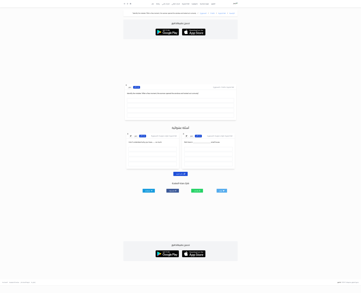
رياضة (158, 3)
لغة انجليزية (185, 3)
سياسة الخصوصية (14, 282)
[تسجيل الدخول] (127, 4)
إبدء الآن (136, 87)
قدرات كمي (165, 3)
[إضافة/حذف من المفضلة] (126, 85)
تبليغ (130, 87)
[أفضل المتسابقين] (130, 4)
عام (153, 3)
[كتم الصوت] (124, 4)
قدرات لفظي (176, 3)
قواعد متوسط (219, 135)
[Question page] (186, 136)
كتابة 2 (223, 87)
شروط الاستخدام (25, 282)
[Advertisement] (180, 62)
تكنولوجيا (195, 3)
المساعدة (5, 282)
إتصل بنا (33, 282)
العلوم (213, 3)
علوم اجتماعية (204, 3)
